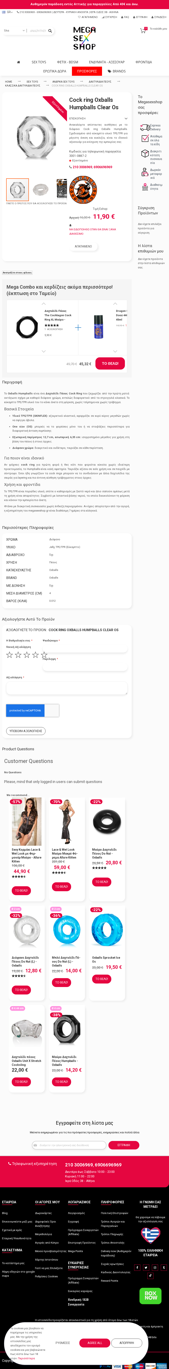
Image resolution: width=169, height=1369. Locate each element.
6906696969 (44, 12)
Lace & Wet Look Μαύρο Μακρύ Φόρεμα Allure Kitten (65, 853)
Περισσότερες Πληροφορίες (28, 527)
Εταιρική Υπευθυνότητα (16, 1238)
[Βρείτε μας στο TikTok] (150, 1276)
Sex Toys (32, 81)
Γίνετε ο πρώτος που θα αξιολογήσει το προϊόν (36, 203)
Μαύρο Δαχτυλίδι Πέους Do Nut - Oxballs (104, 853)
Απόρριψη (127, 1343)
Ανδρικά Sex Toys (63, 81)
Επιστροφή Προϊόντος (82, 1242)
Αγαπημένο (90, 17)
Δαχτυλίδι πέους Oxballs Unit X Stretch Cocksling (26, 1060)
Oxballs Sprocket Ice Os (106, 959)
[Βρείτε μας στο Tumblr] (164, 1268)
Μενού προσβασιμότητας (51, 1251)
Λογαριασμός (76, 1213)
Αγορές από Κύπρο (47, 1242)
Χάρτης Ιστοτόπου (46, 1259)
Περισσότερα (26, 1358)
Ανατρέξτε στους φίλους (17, 272)
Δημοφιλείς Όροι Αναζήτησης (45, 1223)
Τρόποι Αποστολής (112, 1242)
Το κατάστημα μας (13, 1263)
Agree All (95, 1343)
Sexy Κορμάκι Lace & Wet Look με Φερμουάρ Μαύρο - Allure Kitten (26, 855)
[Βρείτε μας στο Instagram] (155, 1268)
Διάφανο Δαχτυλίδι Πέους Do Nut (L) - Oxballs (25, 961)
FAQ (126, 17)
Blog (5, 1213)
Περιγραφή (12, 382)
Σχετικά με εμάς (12, 1230)
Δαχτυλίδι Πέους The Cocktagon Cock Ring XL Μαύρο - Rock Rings (58, 315)
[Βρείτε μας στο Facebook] (137, 1268)
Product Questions (18, 749)
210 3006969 (27, 12)
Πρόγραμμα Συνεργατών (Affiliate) (83, 1232)
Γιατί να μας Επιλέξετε (49, 1268)
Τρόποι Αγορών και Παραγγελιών (113, 1223)
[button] (40, 190)
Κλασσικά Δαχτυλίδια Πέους (22, 85)
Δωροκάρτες (43, 1213)
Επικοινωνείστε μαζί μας (17, 1221)
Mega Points (75, 1251)
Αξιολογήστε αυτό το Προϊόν (28, 619)
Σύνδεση (160, 17)
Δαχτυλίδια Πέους (100, 81)
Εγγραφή (141, 17)
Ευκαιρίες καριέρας (80, 1291)
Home (8, 81)
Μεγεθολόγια (43, 1234)
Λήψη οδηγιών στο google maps (18, 1274)
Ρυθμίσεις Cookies (46, 1276)
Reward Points (109, 1280)
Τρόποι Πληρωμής (112, 1234)
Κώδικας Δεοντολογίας (115, 1272)
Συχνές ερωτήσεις (112, 1264)
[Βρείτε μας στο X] (146, 1268)
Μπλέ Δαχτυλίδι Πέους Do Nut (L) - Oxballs (66, 961)
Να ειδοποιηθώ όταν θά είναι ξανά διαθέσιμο (92, 231)
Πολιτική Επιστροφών (114, 1213)
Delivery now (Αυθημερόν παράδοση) (116, 1253)
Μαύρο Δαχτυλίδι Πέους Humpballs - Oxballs (65, 1060)
